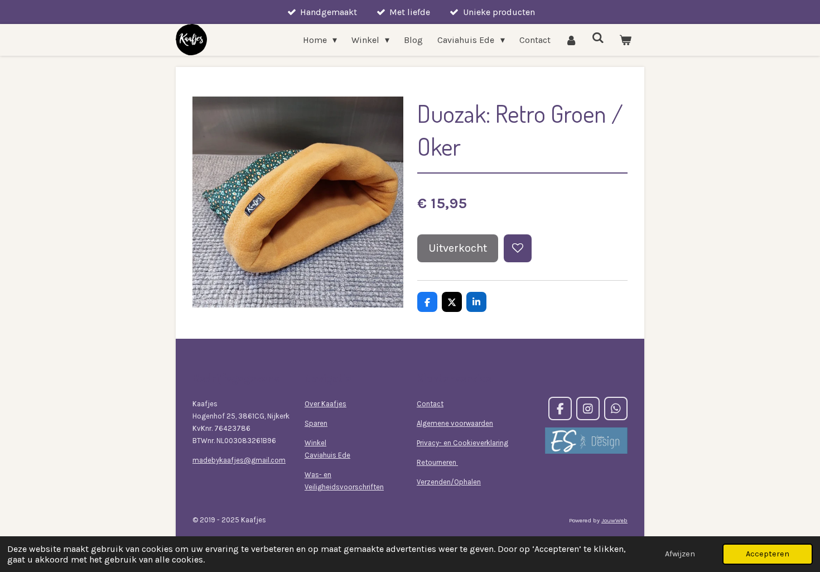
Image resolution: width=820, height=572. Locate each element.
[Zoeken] (598, 38)
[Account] (571, 40)
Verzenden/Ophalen (449, 482)
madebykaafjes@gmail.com (239, 460)
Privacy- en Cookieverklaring (462, 443)
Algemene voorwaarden (455, 423)
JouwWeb (614, 520)
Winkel (315, 443)
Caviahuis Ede (327, 455)
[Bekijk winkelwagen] (625, 40)
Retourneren (437, 462)
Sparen (316, 423)
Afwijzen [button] (680, 554)
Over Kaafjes (325, 404)
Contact (430, 404)
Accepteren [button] (767, 554)
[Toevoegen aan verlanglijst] (518, 248)
